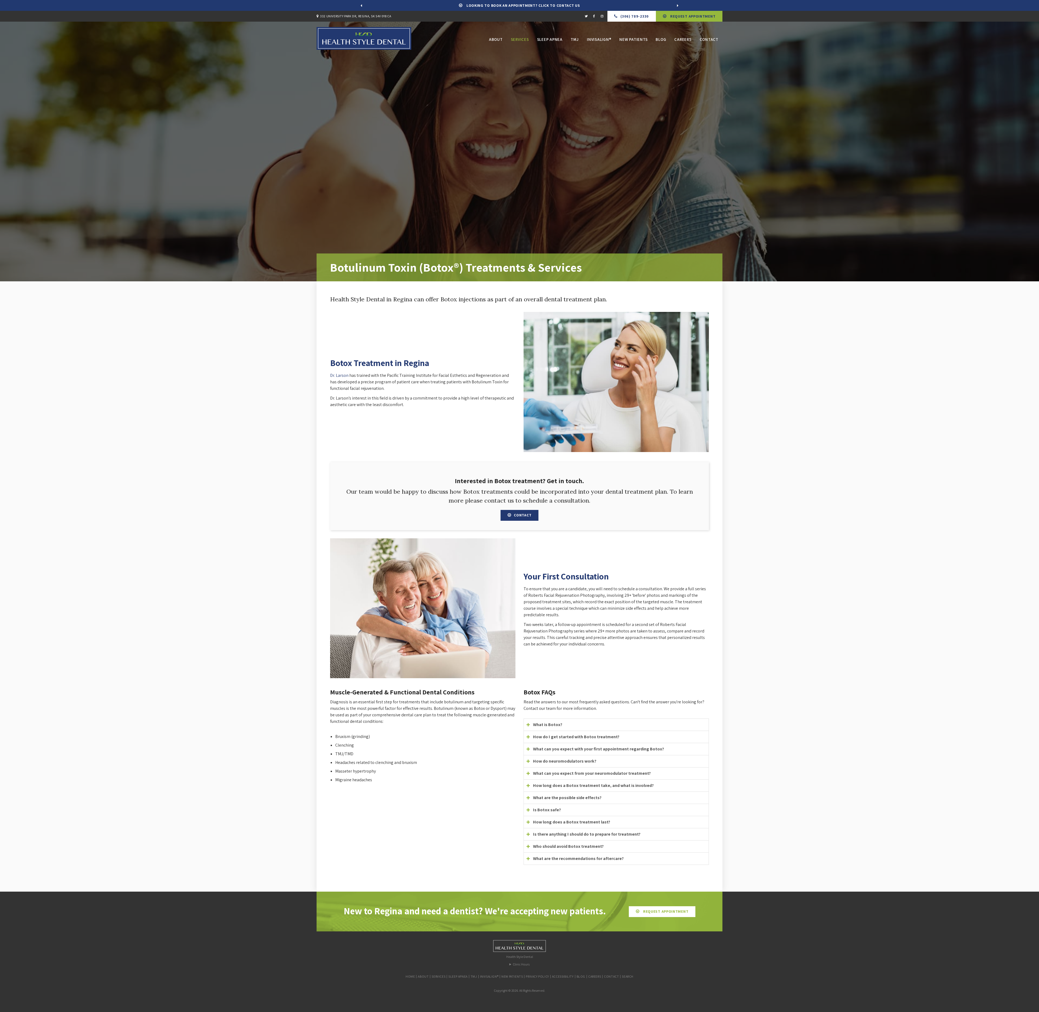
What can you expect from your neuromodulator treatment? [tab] (592, 773)
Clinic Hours (521, 964)
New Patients (633, 39)
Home (410, 976)
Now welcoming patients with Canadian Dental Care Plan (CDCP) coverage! (523, 5)
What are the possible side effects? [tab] (567, 797)
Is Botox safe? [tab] (547, 810)
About (496, 39)
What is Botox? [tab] (547, 724)
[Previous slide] (361, 5)
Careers (682, 39)
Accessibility (563, 976)
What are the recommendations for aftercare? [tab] (578, 858)
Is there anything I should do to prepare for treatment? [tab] (586, 834)
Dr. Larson (339, 375)
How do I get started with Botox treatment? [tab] (576, 737)
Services (520, 39)
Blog (661, 39)
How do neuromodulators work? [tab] (564, 761)
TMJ (575, 39)
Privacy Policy (537, 976)
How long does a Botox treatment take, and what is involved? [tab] (593, 785)
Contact (709, 39)
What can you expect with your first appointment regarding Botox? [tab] (598, 749)
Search (627, 976)
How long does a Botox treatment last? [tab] (571, 822)
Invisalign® (599, 39)
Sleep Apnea (550, 39)
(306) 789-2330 (634, 16)
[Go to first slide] (678, 5)
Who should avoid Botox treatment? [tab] (568, 846)
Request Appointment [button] (692, 16)
